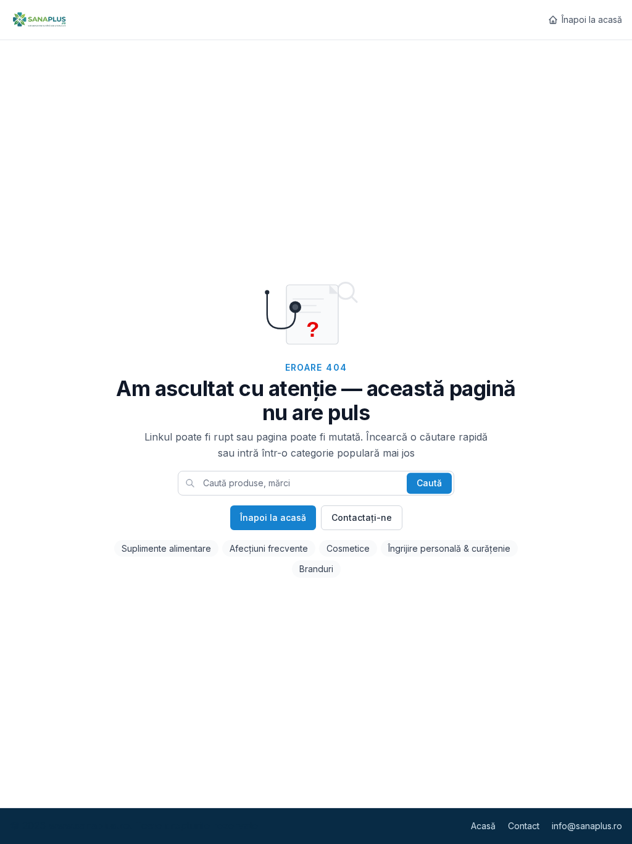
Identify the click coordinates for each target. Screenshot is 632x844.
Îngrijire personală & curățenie (449, 548)
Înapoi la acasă (592, 19)
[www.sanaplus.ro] (39, 20)
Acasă (483, 826)
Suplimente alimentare (166, 548)
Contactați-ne (361, 517)
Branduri (316, 568)
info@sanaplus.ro (587, 826)
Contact (523, 826)
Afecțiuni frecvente (269, 548)
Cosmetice (348, 548)
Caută (429, 483)
